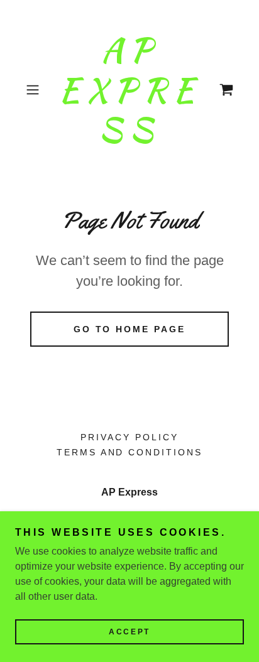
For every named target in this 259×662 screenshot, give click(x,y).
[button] (36, 89)
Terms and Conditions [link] (130, 452)
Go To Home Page (130, 329)
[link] (129, 90)
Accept (129, 631)
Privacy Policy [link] (129, 437)
